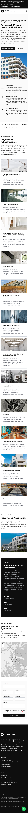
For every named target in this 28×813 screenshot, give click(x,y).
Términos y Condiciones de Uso (14, 711)
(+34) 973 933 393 (5, 764)
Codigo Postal (7, 696)
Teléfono (17, 690)
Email (4, 690)
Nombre (5, 683)
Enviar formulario (14, 715)
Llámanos (20, 48)
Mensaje (5, 702)
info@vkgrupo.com (6, 766)
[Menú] (26, 11)
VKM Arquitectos (9, 11)
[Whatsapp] (24, 809)
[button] (14, 659)
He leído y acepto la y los (15, 711)
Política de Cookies (6, 777)
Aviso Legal (4, 775)
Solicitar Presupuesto (7, 48)
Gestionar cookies (15, 6)
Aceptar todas (4, 6)
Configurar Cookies (6, 784)
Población (17, 696)
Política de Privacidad (19, 710)
